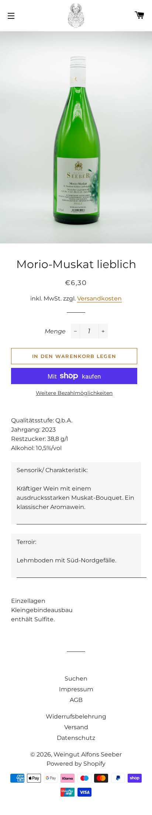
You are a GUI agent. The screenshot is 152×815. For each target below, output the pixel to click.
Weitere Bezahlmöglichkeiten (74, 393)
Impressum (76, 689)
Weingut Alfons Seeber (87, 754)
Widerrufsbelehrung (76, 716)
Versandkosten (99, 298)
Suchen (76, 678)
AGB (76, 699)
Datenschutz (76, 737)
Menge (55, 331)
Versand (76, 727)
